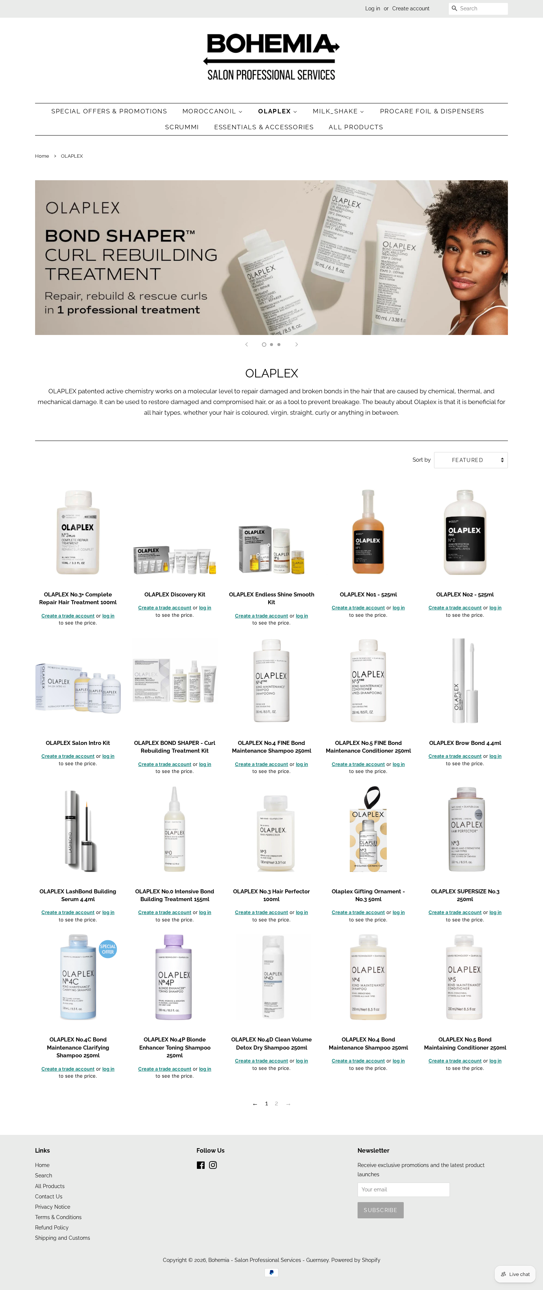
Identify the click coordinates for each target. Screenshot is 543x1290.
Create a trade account (68, 616)
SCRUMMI (182, 127)
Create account (411, 8)
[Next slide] (296, 344)
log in (108, 616)
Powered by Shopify (355, 1260)
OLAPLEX (275, 111)
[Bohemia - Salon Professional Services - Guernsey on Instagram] (213, 1166)
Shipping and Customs (62, 1238)
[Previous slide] (246, 344)
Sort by (422, 459)
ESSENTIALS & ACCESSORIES (264, 127)
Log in (372, 8)
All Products (356, 127)
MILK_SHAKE (336, 111)
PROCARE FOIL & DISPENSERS (432, 111)
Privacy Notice (52, 1207)
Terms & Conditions (58, 1217)
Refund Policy (52, 1227)
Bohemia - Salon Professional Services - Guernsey (268, 1260)
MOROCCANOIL (210, 111)
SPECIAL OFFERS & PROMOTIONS (109, 111)
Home (42, 156)
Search (43, 1175)
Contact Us (48, 1196)
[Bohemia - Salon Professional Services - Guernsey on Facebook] (201, 1166)
